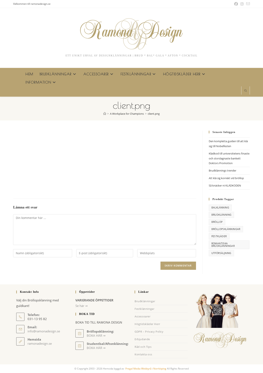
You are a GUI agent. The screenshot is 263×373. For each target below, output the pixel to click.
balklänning (220, 207)
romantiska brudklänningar (223, 245)
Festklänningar (144, 309)
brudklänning (221, 214)
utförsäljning (221, 253)
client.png (154, 114)
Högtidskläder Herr (147, 324)
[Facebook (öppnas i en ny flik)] (236, 4)
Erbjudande (142, 339)
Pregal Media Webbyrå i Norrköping (145, 368)
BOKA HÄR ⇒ (96, 348)
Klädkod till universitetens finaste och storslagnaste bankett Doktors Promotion (229, 158)
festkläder (219, 236)
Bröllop (217, 222)
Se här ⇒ (81, 306)
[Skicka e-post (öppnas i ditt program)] (247, 4)
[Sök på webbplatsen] (245, 91)
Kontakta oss (143, 354)
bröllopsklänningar (225, 229)
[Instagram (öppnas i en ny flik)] (242, 4)
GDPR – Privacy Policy (149, 331)
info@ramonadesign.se (44, 331)
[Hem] (104, 114)
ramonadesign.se (40, 343)
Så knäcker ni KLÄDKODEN (225, 185)
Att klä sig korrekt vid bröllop (226, 178)
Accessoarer (143, 316)
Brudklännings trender (222, 170)
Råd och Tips (143, 347)
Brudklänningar (145, 301)
